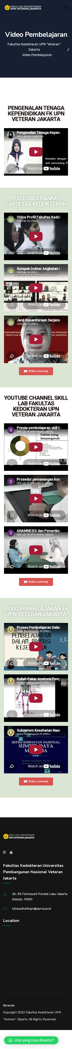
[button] (36, 371)
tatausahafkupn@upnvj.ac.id (31, 908)
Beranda (8, 1005)
